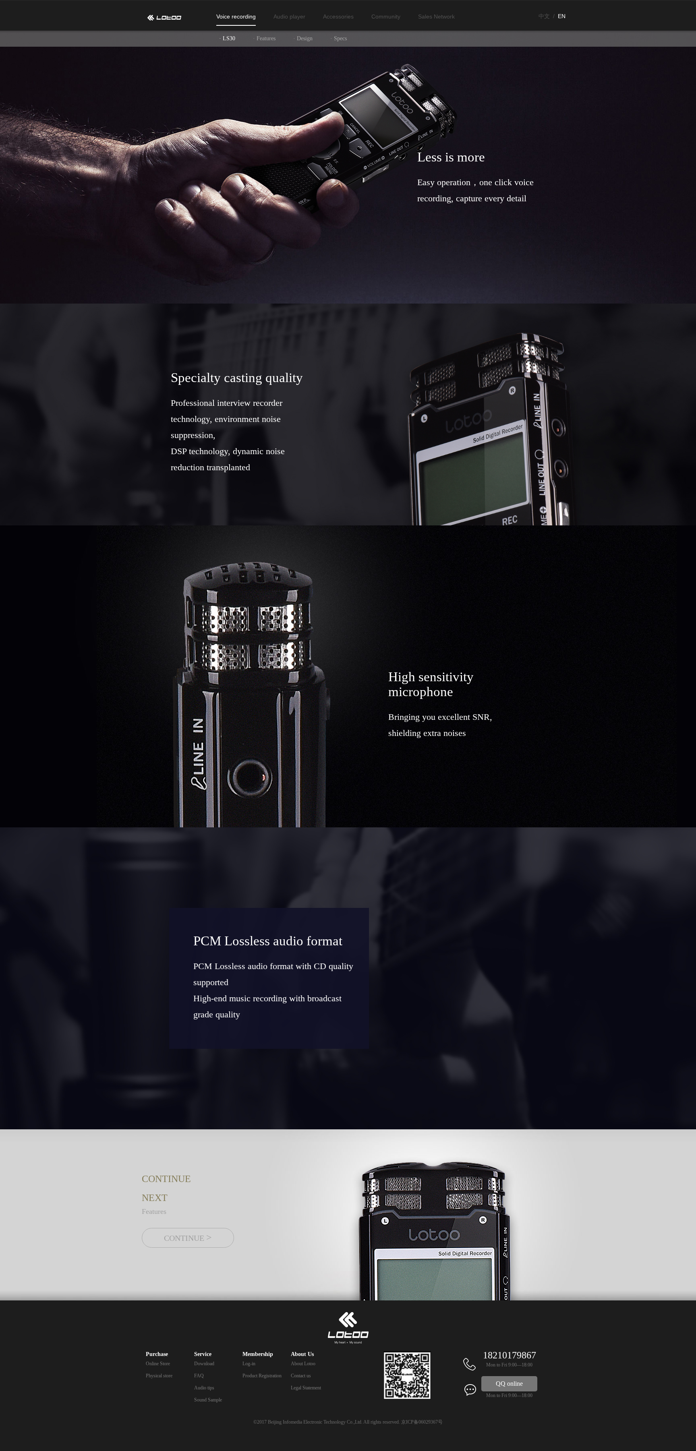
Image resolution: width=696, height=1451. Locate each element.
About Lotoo (303, 1363)
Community (385, 16)
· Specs (338, 38)
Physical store (159, 1376)
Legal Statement (306, 1388)
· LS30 (227, 38)
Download (204, 1363)
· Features (264, 38)
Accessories (338, 16)
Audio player (289, 16)
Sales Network (436, 16)
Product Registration (262, 1376)
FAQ (199, 1376)
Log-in (248, 1363)
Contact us (301, 1376)
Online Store (158, 1363)
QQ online (509, 1383)
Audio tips (204, 1388)
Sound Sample (208, 1400)
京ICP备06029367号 (422, 1422)
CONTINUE (188, 1237)
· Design (303, 38)
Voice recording (236, 16)
